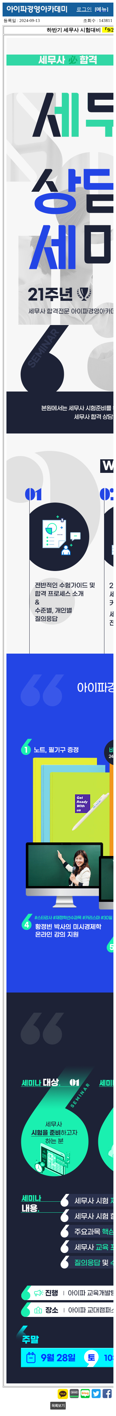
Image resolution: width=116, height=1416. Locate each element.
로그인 (84, 9)
